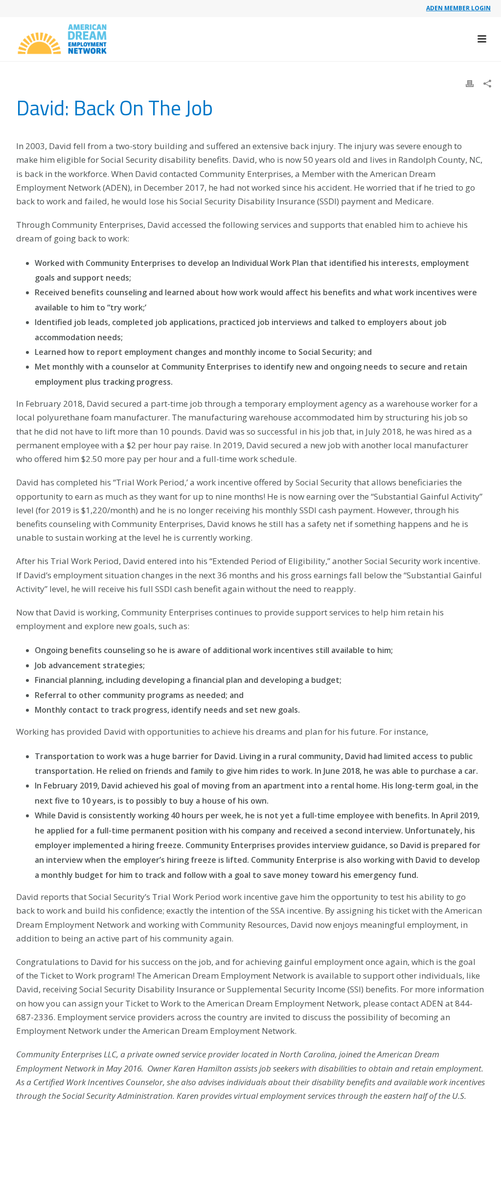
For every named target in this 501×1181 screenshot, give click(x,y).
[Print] (470, 82)
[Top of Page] (479, 1163)
